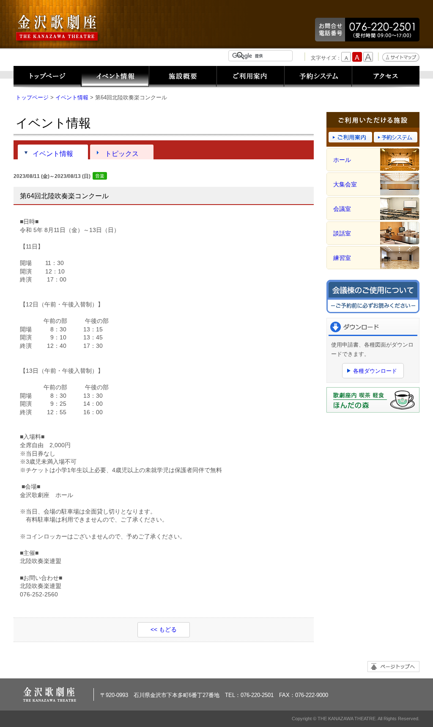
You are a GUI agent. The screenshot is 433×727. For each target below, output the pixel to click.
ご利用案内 (250, 77)
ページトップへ (393, 666)
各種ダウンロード (375, 371)
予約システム (318, 77)
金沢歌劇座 (58, 28)
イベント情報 (115, 77)
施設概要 (182, 77)
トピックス (122, 153)
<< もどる (164, 629)
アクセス (385, 77)
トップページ (47, 77)
